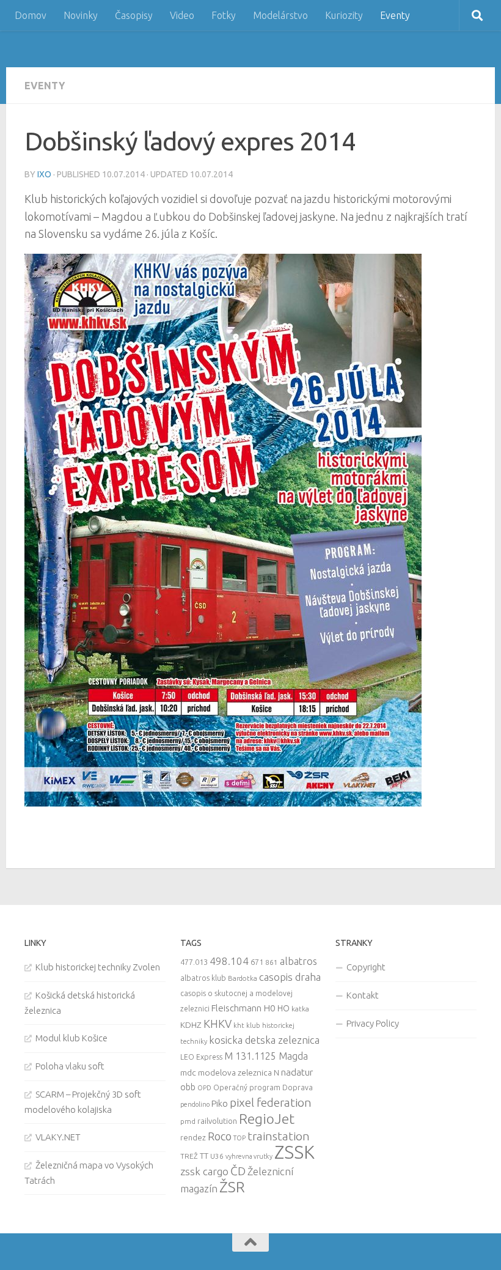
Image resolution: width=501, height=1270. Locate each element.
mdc (188, 1072)
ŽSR (232, 1186)
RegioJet (266, 1118)
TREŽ (189, 1156)
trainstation (278, 1136)
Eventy (395, 15)
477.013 (194, 962)
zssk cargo (204, 1171)
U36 (217, 1156)
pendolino (195, 1104)
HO (283, 1008)
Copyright (366, 967)
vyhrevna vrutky (248, 1156)
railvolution (217, 1121)
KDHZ (191, 1025)
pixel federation (271, 1102)
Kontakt (362, 995)
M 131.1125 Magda (266, 1055)
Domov (30, 15)
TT (204, 1156)
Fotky (223, 15)
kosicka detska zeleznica (264, 1040)
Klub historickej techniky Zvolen (97, 967)
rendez (193, 1137)
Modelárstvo (280, 15)
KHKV (217, 1023)
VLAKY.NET (58, 1137)
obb (188, 1087)
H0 (269, 1008)
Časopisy (134, 15)
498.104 (229, 961)
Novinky (81, 15)
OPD (204, 1087)
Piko (219, 1103)
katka (300, 1009)
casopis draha (290, 977)
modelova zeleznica (235, 1072)
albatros (298, 961)
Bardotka (242, 978)
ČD (238, 1171)
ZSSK (294, 1152)
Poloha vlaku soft (69, 1066)
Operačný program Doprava (263, 1087)
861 (271, 962)
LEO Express (201, 1057)
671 (256, 962)
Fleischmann (236, 1008)
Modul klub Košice (71, 1038)
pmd (188, 1121)
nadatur (297, 1071)
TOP (239, 1138)
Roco (220, 1136)
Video (182, 15)
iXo (44, 174)
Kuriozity (344, 15)
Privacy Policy (372, 1023)
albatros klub (203, 978)
